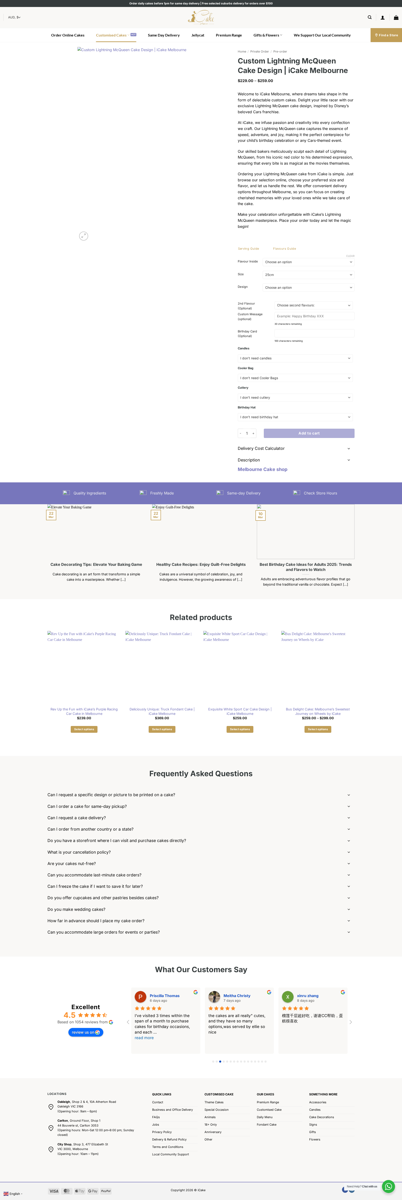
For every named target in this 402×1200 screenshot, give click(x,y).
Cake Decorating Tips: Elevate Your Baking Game (96, 564)
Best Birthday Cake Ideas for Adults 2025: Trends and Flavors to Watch (306, 567)
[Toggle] (348, 449)
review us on (83, 1032)
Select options (84, 729)
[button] (370, 17)
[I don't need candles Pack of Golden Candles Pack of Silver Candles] (295, 358)
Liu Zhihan (159, 995)
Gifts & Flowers (266, 35)
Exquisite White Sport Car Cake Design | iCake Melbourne (240, 711)
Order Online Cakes (67, 35)
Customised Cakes (111, 35)
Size (241, 274)
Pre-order (280, 51)
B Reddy (231, 995)
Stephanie (306, 995)
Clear (350, 256)
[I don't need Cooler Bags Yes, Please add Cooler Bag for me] (295, 378)
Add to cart (309, 433)
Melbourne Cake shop (263, 469)
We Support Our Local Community (322, 35)
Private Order (259, 51)
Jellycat (197, 35)
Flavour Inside (248, 261)
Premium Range (229, 35)
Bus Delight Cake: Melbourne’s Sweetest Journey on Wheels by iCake (318, 711)
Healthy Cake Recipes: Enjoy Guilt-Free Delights (201, 564)
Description (249, 459)
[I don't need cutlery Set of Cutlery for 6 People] (295, 398)
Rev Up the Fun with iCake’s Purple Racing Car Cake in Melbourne (84, 711)
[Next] (355, 551)
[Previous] (46, 551)
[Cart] (396, 17)
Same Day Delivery (164, 35)
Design (243, 286)
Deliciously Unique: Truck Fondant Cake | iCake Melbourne (162, 711)
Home (242, 51)
